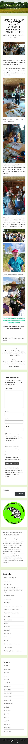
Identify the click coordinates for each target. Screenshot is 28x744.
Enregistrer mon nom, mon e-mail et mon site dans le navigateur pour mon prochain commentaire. (14, 437)
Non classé (7, 630)
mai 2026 (6, 676)
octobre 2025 (7, 700)
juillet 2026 (7, 669)
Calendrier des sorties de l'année (12, 606)
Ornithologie (7, 637)
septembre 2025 (8, 703)
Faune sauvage (8, 619)
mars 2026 (7, 683)
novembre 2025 (8, 696)
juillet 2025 (7, 710)
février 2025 (7, 728)
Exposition (7, 616)
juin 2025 (6, 714)
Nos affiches (7, 633)
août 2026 (6, 665)
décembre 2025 (8, 693)
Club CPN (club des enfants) (11, 609)
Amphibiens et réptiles (10, 577)
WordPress (23, 740)
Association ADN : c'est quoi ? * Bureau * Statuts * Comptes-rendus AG (13, 590)
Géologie (6, 623)
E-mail (7, 419)
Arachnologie (7, 581)
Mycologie (7, 626)
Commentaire (9, 388)
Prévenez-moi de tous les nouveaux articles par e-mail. (12, 458)
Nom (6, 411)
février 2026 (7, 686)
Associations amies (9, 595)
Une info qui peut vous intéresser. (13, 651)
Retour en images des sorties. (12, 644)
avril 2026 (6, 679)
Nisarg (16, 742)
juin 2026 (6, 672)
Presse (6, 640)
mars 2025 (7, 724)
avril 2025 (6, 721)
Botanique (7, 338)
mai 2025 (6, 717)
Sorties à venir (8, 647)
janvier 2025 (7, 731)
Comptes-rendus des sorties (11, 613)
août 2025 (6, 707)
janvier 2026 (7, 690)
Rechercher (6, 490)
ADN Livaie (18, 35)
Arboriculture (7, 584)
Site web (7, 426)
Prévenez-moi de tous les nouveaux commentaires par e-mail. (13, 449)
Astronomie (7, 599)
